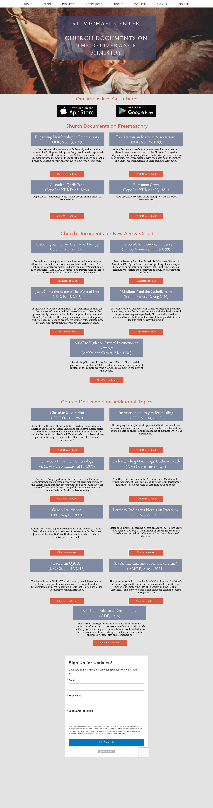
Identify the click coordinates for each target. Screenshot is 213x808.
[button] (68, 4)
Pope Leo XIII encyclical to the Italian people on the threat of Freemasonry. (67, 198)
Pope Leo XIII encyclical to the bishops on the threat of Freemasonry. (146, 198)
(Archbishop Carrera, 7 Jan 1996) (106, 352)
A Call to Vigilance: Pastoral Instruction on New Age (106, 345)
